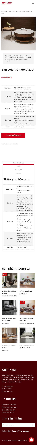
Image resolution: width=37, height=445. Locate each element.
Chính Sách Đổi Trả (8, 413)
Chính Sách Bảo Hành (9, 405)
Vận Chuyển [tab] (18, 169)
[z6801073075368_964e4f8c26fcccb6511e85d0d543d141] (18, 33)
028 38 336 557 (8, 386)
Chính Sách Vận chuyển (9, 407)
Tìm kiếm (33, 425)
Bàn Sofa (9, 144)
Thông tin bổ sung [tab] (18, 163)
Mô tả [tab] (18, 166)
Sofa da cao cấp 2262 (26, 291)
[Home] (2, 11)
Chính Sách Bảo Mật (8, 410)
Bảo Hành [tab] (18, 173)
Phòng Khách (15, 144)
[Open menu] (33, 3)
